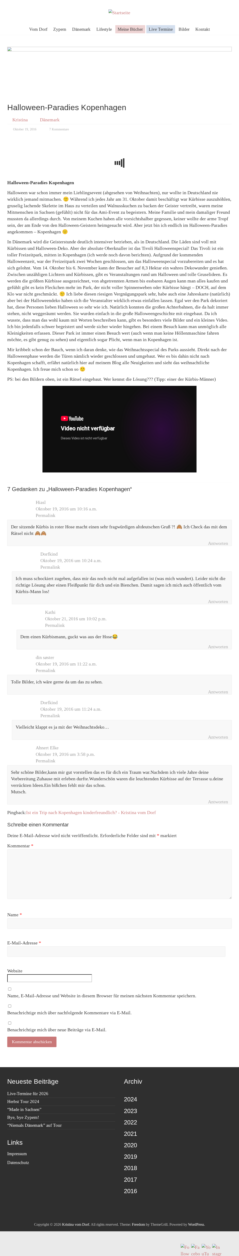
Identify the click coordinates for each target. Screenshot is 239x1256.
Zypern (59, 29)
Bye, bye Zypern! (23, 1117)
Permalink (45, 515)
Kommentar (20, 845)
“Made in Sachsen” (24, 1109)
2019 (130, 1156)
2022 (130, 1122)
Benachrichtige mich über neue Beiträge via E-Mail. (56, 1029)
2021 (130, 1133)
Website (14, 970)
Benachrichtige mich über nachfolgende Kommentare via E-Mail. (69, 1012)
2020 (130, 1145)
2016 (130, 1191)
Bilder (184, 29)
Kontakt (202, 29)
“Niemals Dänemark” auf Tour (34, 1125)
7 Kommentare (58, 129)
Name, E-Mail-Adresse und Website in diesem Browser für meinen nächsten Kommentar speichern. (101, 995)
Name (14, 914)
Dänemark (81, 29)
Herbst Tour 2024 (23, 1101)
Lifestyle (104, 29)
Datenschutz (18, 1162)
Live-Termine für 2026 (27, 1093)
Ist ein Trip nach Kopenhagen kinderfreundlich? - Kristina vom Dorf (91, 812)
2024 (130, 1099)
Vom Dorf (38, 29)
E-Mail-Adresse (24, 942)
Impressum (17, 1153)
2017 (130, 1179)
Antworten (218, 543)
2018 (130, 1167)
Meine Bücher (130, 29)
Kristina (20, 119)
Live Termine (161, 29)
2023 (130, 1110)
